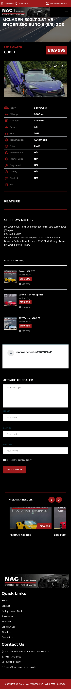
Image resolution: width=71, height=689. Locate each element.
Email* (7, 427)
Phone (7, 444)
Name (6, 411)
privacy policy (25, 459)
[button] (66, 12)
